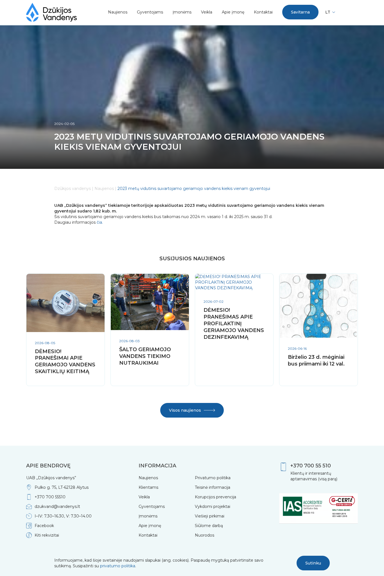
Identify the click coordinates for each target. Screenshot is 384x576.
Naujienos (117, 12)
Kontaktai (263, 12)
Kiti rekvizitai (47, 535)
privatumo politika (117, 565)
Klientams (148, 487)
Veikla (206, 12)
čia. (99, 222)
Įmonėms (182, 12)
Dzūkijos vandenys (72, 188)
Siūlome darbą (209, 525)
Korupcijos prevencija (215, 496)
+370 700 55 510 (310, 466)
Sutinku (313, 563)
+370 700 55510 (50, 496)
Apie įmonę (233, 12)
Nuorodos (204, 535)
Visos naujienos (185, 410)
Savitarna (300, 12)
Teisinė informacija (212, 487)
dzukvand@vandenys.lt (57, 506)
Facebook (44, 525)
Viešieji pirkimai (209, 516)
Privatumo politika (213, 477)
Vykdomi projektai (212, 506)
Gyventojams (150, 12)
